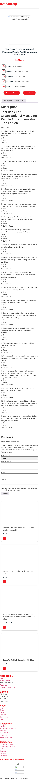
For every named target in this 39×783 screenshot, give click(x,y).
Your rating (5, 455)
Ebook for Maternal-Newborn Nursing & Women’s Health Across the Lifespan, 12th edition (19, 617)
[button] (19, 8)
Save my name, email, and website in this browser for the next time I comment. (19, 489)
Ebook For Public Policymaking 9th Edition (19, 660)
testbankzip (8, 4)
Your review (6, 461)
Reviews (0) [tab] (19, 101)
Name (3, 472)
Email (3, 479)
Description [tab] (8, 101)
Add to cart (29, 93)
